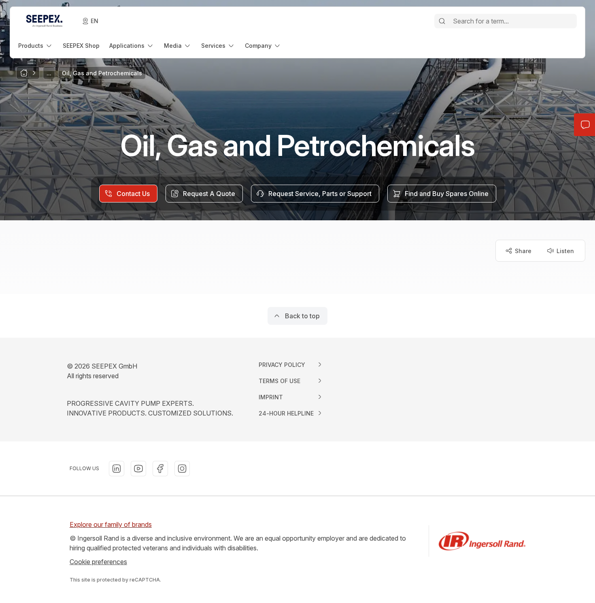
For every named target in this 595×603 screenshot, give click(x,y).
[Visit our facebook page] (160, 468)
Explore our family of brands (111, 524)
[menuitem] (35, 45)
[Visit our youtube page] (138, 468)
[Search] (442, 21)
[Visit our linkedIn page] (116, 468)
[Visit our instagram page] (182, 468)
